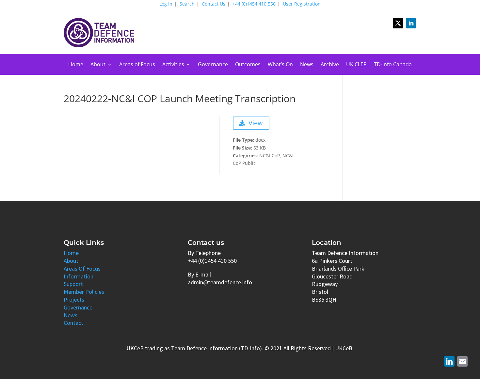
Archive (330, 65)
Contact (73, 322)
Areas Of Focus (82, 268)
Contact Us (213, 4)
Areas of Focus (137, 65)
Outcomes (248, 65)
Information (78, 276)
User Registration (302, 4)
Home (75, 65)
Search (187, 4)
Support (73, 284)
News (306, 65)
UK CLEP (356, 65)
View (255, 122)
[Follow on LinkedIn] (411, 23)
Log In (165, 4)
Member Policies (84, 291)
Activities (173, 65)
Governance (213, 65)
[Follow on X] (398, 23)
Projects (74, 299)
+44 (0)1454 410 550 (254, 4)
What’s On (280, 65)
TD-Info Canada (393, 65)
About (97, 65)
